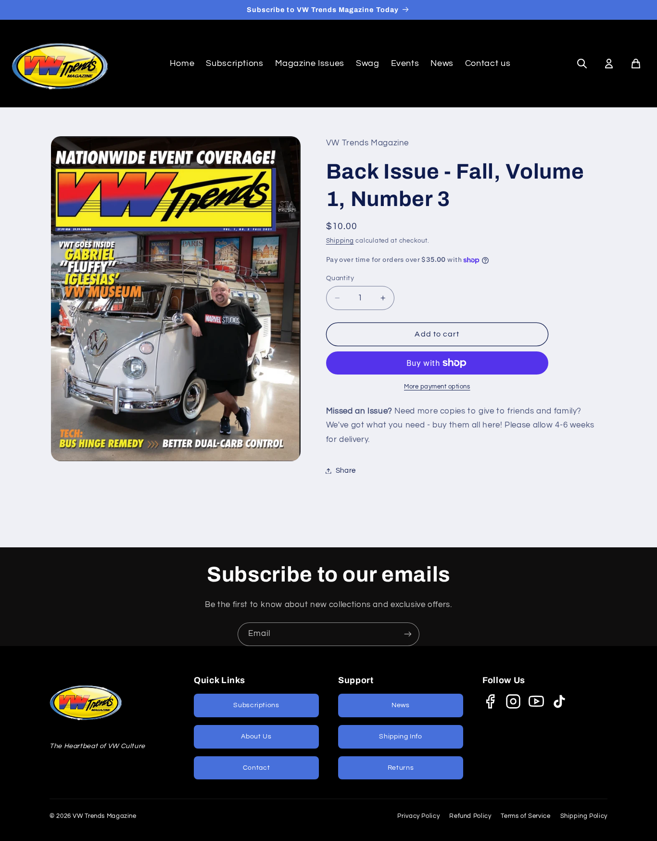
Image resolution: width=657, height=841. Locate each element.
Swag (367, 63)
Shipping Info (400, 736)
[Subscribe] (408, 634)
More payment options (437, 387)
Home (182, 63)
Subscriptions (234, 63)
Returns (401, 767)
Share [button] (346, 470)
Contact (256, 767)
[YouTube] (536, 701)
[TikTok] (559, 701)
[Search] (582, 63)
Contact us (487, 63)
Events (405, 63)
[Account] (609, 63)
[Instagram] (513, 701)
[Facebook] (490, 701)
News (442, 63)
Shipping (340, 241)
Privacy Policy (418, 816)
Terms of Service (525, 816)
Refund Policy (470, 816)
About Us (256, 736)
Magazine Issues (309, 63)
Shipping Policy (583, 816)
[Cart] (635, 63)
